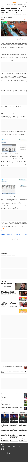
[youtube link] (1, 449)
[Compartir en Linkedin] (22, 39)
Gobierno (8, 4)
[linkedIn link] (4, 449)
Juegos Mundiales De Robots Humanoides (22, 4)
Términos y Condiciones (24, 445)
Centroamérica (8, 452)
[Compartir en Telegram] (24, 39)
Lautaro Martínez (11, 4)
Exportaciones (15, 4)
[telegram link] (3, 449)
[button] (26, 39)
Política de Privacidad (25, 447)
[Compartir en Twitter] (21, 39)
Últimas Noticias (8, 453)
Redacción (14, 445)
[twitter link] (3, 448)
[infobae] (14, 3)
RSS (8, 454)
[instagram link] (4, 448)
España (8, 447)
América (9, 445)
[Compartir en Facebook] (19, 39)
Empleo (14, 446)
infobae (2, 6)
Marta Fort (5, 4)
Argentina (19, 445)
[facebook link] (1, 448)
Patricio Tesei (5, 19)
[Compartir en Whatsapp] (17, 39)
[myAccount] (26, 2)
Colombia (9, 446)
